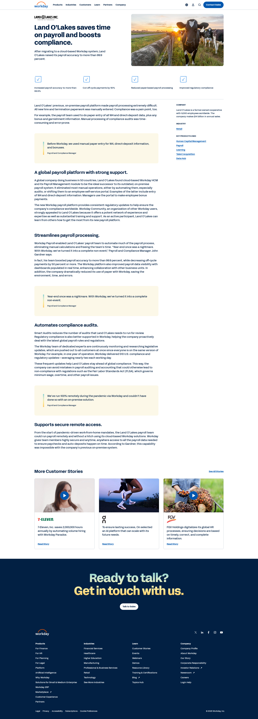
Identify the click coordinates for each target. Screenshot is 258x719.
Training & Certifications (144, 672)
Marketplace (42, 692)
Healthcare (89, 653)
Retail (87, 672)
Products (57, 4)
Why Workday (42, 677)
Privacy (46, 711)
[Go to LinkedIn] (202, 632)
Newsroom (186, 672)
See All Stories (216, 471)
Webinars (137, 658)
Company (121, 4)
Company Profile (189, 648)
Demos (135, 663)
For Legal (40, 663)
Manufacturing (91, 663)
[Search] (199, 5)
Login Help (186, 682)
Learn (97, 4)
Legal (37, 711)
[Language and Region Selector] (186, 5)
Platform (39, 667)
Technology (90, 677)
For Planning (41, 658)
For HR (38, 653)
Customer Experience (46, 696)
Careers (185, 677)
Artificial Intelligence (45, 672)
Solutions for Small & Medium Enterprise (56, 682)
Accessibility (57, 711)
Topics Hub (138, 682)
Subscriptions (71, 711)
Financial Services (93, 648)
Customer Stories (141, 648)
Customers (85, 4)
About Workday (189, 653)
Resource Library (140, 667)
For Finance (41, 648)
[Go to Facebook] (208, 632)
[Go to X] (195, 632)
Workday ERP (42, 687)
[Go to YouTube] (221, 632)
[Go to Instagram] (215, 632)
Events (135, 653)
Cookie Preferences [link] (88, 711)
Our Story (186, 658)
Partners (107, 4)
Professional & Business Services (100, 667)
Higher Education (93, 658)
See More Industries (94, 682)
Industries (71, 4)
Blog (134, 677)
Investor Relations (190, 667)
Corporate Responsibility (193, 663)
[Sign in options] (193, 5)
